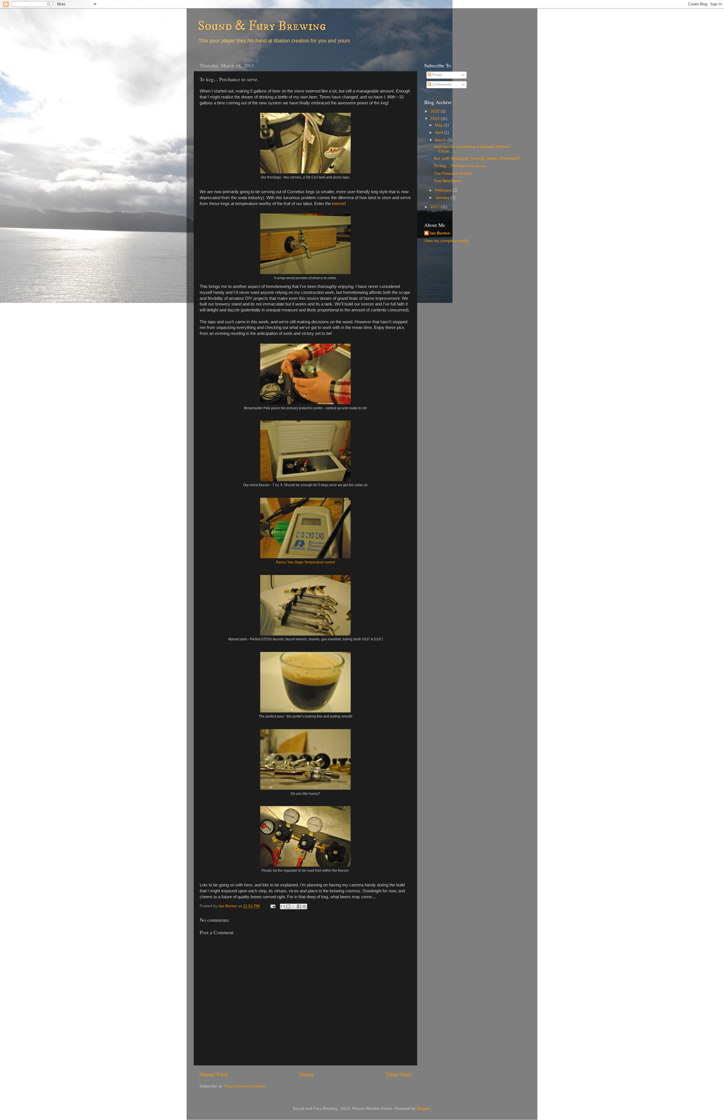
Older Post (398, 1075)
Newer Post (213, 1075)
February (444, 190)
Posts (436, 75)
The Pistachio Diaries (453, 173)
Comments (441, 84)
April (439, 132)
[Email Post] (272, 906)
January (443, 197)
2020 (435, 111)
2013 (435, 119)
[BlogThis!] (288, 906)
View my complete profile (446, 241)
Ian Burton (440, 233)
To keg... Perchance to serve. (460, 166)
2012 (435, 207)
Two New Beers (448, 181)
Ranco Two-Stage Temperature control (305, 562)
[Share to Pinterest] (304, 906)
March (441, 140)
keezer (338, 203)
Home (306, 1075)
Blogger (423, 1108)
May (439, 125)
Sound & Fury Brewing (262, 26)
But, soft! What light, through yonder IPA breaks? (477, 158)
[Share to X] (293, 906)
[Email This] (283, 906)
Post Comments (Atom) (245, 1086)
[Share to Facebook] (299, 906)
